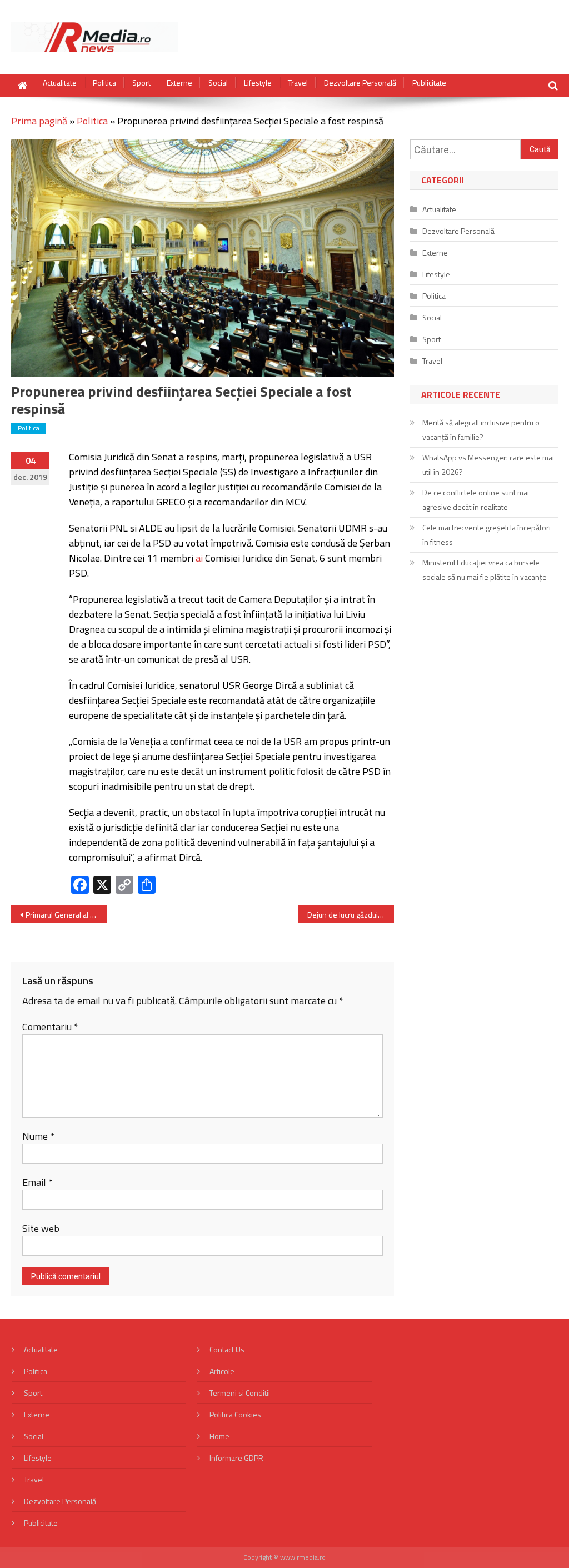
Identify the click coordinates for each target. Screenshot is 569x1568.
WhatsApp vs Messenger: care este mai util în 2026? (488, 465)
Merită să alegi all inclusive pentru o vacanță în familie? (481, 430)
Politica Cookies (235, 1414)
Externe (179, 82)
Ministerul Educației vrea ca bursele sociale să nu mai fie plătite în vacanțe (484, 570)
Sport (141, 82)
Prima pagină (39, 120)
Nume (38, 1136)
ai (199, 557)
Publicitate (429, 82)
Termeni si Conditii (239, 1393)
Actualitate (60, 82)
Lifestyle (258, 82)
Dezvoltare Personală (360, 82)
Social (218, 82)
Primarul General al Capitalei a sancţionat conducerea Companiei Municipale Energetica (66, 914)
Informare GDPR (236, 1458)
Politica (104, 82)
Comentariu (50, 1026)
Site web (40, 1228)
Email (37, 1182)
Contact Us (226, 1349)
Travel (298, 82)
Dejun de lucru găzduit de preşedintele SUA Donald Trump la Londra (350, 914)
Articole (221, 1371)
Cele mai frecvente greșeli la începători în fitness (486, 535)
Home (219, 1436)
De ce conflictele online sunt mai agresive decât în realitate (475, 500)
